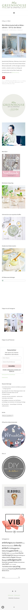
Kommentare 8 (20, 29)
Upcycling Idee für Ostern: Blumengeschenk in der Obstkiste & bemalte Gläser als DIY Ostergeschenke (13, 392)
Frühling (12, 548)
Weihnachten (9, 83)
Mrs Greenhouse (14, 29)
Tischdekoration (7, 566)
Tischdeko (14, 564)
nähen (4, 557)
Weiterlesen (15, 72)
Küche (21, 553)
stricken (10, 564)
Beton (24, 543)
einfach (10, 82)
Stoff (7, 564)
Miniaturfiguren (17, 82)
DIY (6, 80)
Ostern (8, 557)
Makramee (16, 555)
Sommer (5, 562)
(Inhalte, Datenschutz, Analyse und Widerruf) (12, 370)
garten (17, 548)
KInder (13, 82)
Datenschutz (5, 377)
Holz (8, 553)
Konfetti (13, 553)
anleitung (24, 80)
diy (7, 82)
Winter (16, 80)
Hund (10, 553)
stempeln (10, 562)
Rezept (4, 560)
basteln (3, 82)
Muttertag (21, 555)
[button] (3, 77)
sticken (15, 562)
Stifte (3, 564)
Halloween (20, 551)
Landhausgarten (7, 555)
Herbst (4, 553)
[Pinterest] (13, 591)
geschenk (14, 550)
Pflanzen (18, 557)
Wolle (7, 570)
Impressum (10, 595)
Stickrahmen (21, 562)
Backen (13, 543)
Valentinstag (5, 569)
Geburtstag (6, 551)
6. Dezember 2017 (5, 29)
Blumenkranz (10, 545)
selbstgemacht (4, 83)
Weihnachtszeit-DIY (10, 80)
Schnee (22, 82)
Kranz (16, 553)
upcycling (16, 566)
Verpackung (12, 569)
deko (6, 82)
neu (24, 555)
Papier (13, 557)
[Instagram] (15, 591)
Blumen (4, 546)
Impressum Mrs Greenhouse (8, 374)
